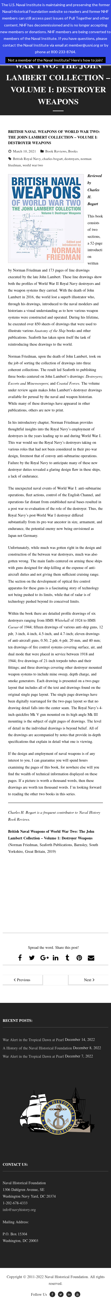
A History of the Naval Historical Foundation (37, 1047)
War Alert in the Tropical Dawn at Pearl (33, 1039)
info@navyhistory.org (19, 1209)
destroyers (71, 158)
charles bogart (52, 158)
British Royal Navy (27, 158)
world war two (33, 165)
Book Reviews (56, 151)
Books (73, 151)
